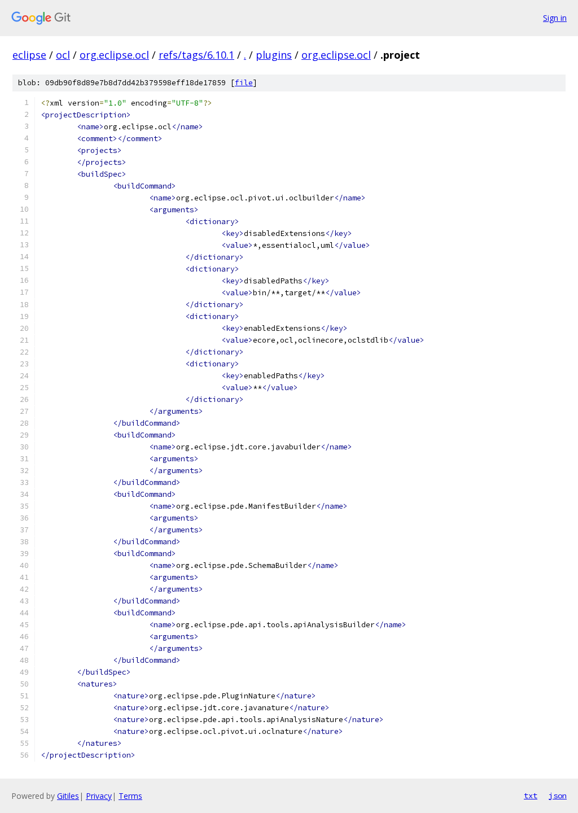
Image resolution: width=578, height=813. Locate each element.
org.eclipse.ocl (114, 55)
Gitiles (68, 795)
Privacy (99, 795)
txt (530, 795)
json (558, 795)
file (244, 83)
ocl (63, 55)
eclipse (29, 55)
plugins (274, 55)
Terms (130, 795)
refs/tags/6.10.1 (196, 55)
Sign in (555, 17)
